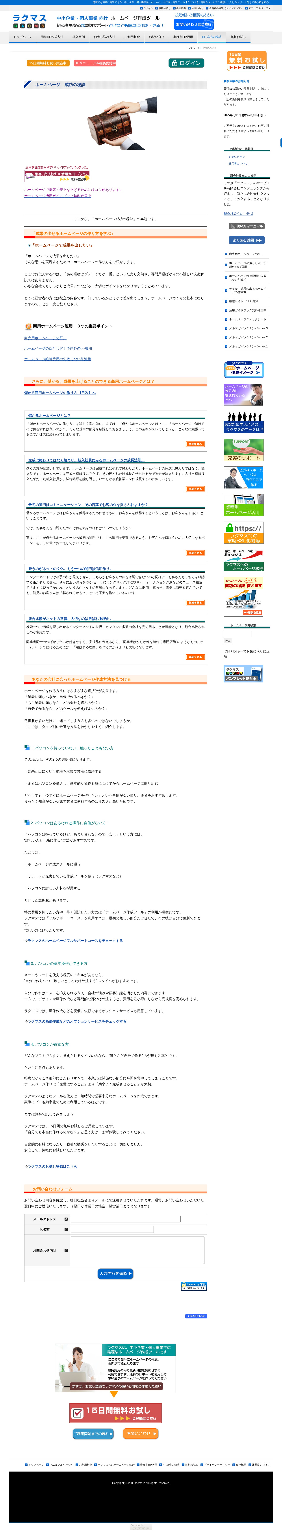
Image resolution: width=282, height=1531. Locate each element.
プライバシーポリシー (217, 1464)
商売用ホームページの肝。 (246, 254)
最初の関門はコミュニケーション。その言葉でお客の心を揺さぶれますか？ (88, 505)
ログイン (148, 8)
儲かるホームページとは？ (49, 415)
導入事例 (78, 37)
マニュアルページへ (259, 8)
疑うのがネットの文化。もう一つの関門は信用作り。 (70, 569)
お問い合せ (197, 8)
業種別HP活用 (183, 37)
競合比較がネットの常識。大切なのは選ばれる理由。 (70, 618)
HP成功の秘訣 (212, 37)
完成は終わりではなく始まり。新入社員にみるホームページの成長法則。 (86, 460)
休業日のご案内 (261, 1464)
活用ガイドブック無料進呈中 (247, 310)
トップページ (22, 37)
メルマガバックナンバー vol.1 (248, 346)
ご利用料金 (132, 37)
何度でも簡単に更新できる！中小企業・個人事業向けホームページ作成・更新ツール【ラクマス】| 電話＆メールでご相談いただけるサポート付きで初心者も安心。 (182, 2)
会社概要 (181, 8)
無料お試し (165, 8)
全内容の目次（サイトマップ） (226, 8)
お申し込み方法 (104, 37)
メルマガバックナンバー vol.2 (248, 337)
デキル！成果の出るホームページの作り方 (247, 290)
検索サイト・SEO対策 (243, 301)
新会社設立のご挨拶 (238, 214)
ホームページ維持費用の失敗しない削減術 (247, 277)
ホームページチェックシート (247, 319)
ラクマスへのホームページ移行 (116, 1464)
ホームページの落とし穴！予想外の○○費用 (247, 264)
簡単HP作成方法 (52, 37)
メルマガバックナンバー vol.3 (248, 328)
